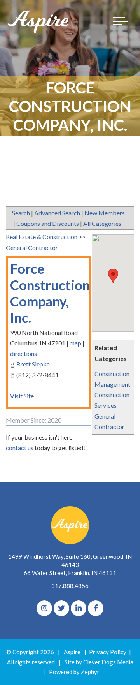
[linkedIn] (78, 608)
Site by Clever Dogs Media (99, 662)
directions (23, 353)
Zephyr (90, 671)
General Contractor (32, 247)
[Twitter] (61, 608)
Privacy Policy (107, 651)
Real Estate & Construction (41, 236)
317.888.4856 (70, 585)
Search (21, 213)
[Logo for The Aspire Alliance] (39, 21)
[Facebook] (95, 608)
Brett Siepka (33, 364)
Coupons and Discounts (47, 223)
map (75, 343)
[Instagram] (44, 608)
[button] (113, 276)
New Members (104, 213)
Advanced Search (57, 213)
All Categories (102, 223)
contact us (19, 447)
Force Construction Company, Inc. (50, 293)
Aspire (72, 651)
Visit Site (22, 396)
